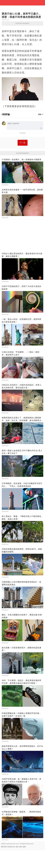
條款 (17, 847)
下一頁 (22, 143)
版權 (24, 847)
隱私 (20, 847)
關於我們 (4, 847)
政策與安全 (11, 847)
